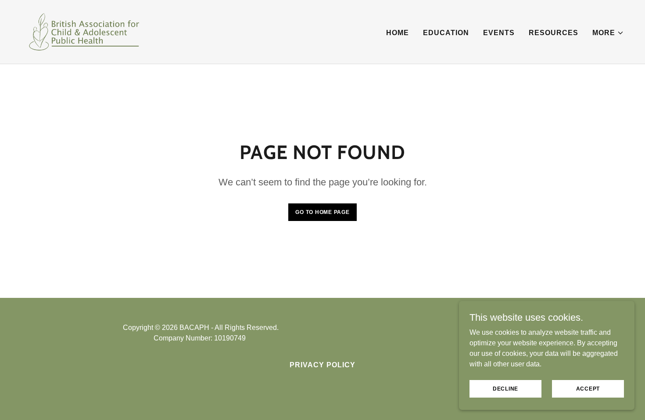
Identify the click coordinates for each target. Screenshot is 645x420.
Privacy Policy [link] (322, 365)
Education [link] (446, 32)
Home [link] (397, 32)
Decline (505, 388)
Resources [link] (553, 32)
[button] (608, 33)
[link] (84, 31)
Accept (588, 388)
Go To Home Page (322, 212)
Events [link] (499, 32)
